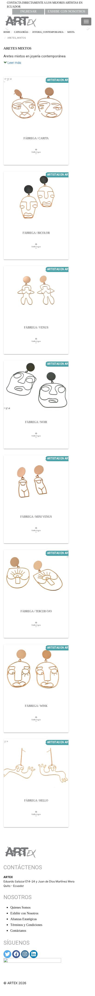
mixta (70, 32)
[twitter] (7, 954)
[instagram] (25, 954)
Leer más (14, 63)
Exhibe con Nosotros (66, 11)
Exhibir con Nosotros (24, 913)
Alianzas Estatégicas (23, 919)
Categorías (21, 32)
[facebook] (16, 954)
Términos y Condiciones (26, 925)
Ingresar (28, 11)
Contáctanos (18, 930)
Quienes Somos (20, 907)
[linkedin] (34, 954)
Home (6, 32)
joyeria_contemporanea (47, 32)
